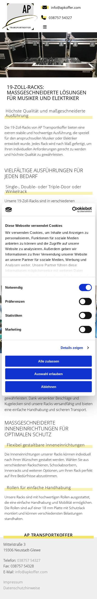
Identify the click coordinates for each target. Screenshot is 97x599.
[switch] (85, 301)
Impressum (13, 582)
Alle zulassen (48, 361)
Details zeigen (72, 348)
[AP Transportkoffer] (19, 16)
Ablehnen (48, 386)
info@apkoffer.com (31, 571)
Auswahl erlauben (48, 374)
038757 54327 (28, 560)
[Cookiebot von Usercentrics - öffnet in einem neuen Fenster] (72, 210)
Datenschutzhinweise (21, 587)
